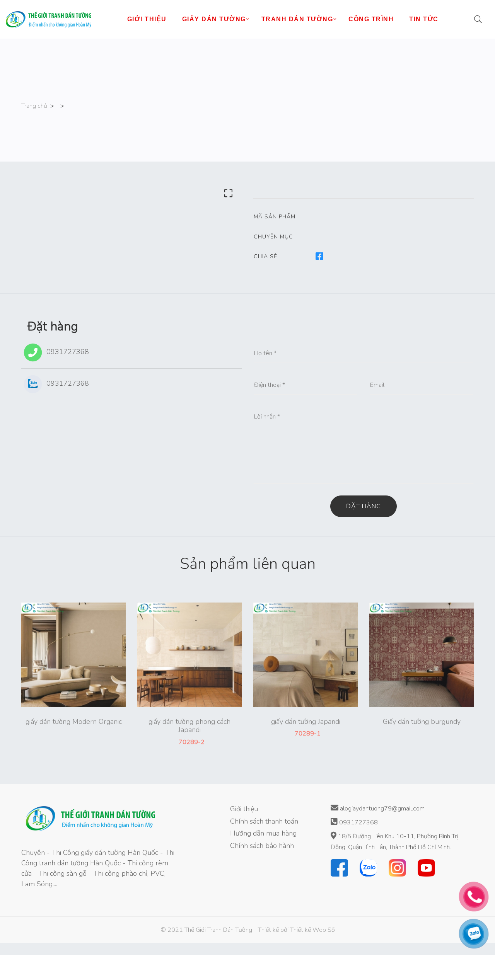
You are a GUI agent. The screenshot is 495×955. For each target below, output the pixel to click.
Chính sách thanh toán (264, 821)
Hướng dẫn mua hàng (263, 833)
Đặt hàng (363, 506)
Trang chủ (34, 106)
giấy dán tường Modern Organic (74, 722)
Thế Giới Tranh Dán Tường (218, 930)
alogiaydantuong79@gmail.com (381, 808)
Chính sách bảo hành (262, 845)
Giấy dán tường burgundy (422, 722)
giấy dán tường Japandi (305, 722)
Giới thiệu (244, 809)
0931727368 (66, 351)
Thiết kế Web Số (312, 930)
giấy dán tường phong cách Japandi (189, 726)
